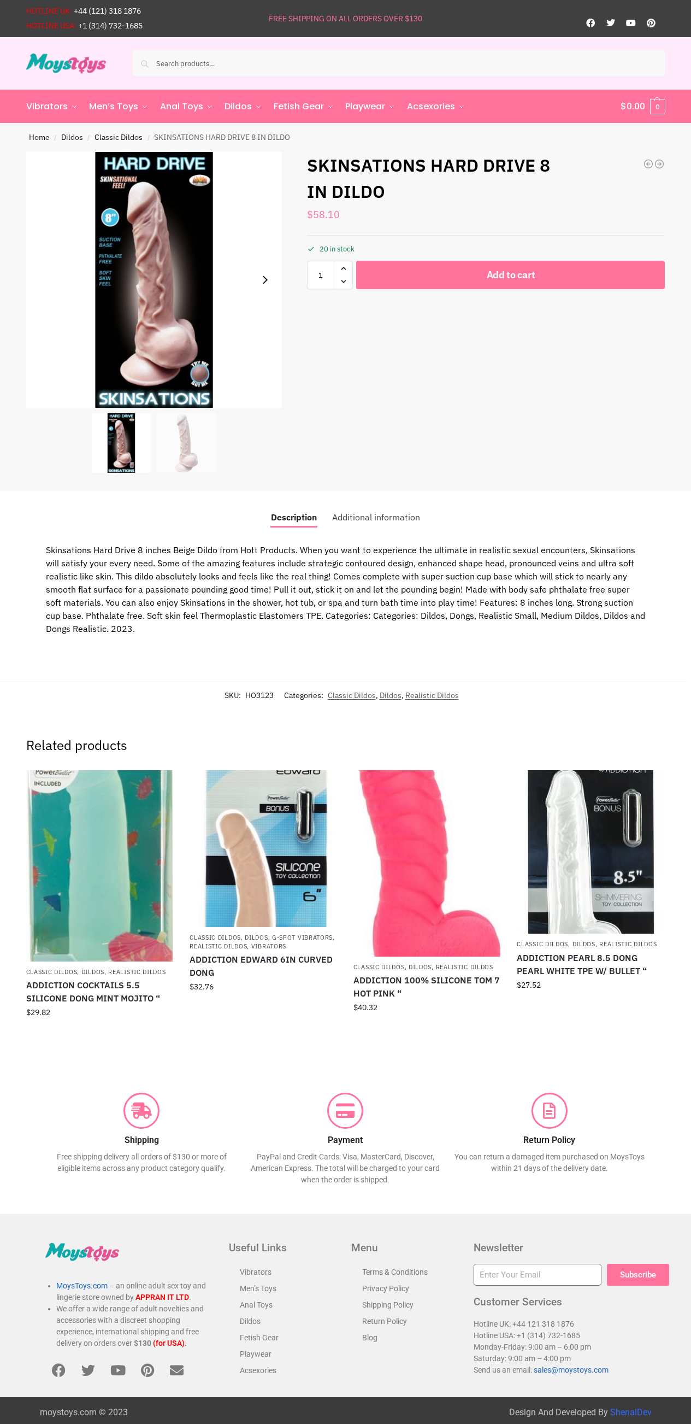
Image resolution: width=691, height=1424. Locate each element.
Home (39, 137)
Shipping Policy (388, 1304)
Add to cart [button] (99, 1036)
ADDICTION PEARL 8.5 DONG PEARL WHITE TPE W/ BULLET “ (582, 964)
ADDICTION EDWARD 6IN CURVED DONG (261, 966)
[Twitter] (610, 23)
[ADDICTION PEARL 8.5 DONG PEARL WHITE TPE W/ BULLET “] (590, 852)
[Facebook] (590, 23)
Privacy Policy (385, 1288)
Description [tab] (294, 517)
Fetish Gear (259, 1337)
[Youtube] (631, 23)
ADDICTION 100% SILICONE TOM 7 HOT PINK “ (426, 987)
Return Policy (384, 1321)
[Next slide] (264, 279)
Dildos (72, 137)
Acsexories (258, 1370)
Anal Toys (256, 1304)
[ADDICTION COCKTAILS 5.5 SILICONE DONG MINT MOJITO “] (100, 866)
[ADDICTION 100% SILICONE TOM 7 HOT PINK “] (427, 863)
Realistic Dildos (432, 695)
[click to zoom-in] (154, 280)
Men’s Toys (258, 1288)
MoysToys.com (82, 1285)
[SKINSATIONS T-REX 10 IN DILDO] (659, 164)
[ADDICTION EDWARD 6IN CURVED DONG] (263, 849)
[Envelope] (177, 1370)
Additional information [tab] (376, 517)
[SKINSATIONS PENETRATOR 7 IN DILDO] (648, 164)
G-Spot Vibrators (302, 937)
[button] (643, 106)
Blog (369, 1337)
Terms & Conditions (395, 1272)
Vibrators (268, 946)
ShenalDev (631, 1412)
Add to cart (511, 274)
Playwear (255, 1354)
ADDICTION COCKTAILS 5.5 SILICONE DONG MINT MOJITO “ (93, 992)
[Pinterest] (651, 23)
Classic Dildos (119, 137)
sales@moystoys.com (571, 1370)
